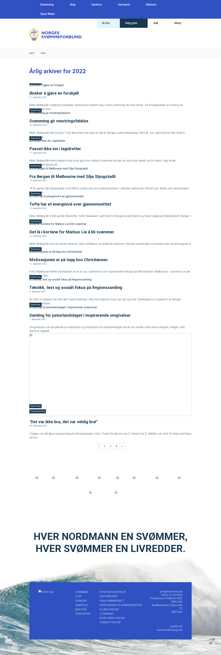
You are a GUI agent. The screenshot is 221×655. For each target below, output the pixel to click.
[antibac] (103, 477)
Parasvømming (37, 411)
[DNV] (182, 477)
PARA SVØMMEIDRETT (112, 600)
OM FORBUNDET (109, 596)
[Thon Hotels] (60, 477)
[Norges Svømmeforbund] (55, 34)
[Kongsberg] (163, 477)
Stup (72, 4)
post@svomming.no (171, 591)
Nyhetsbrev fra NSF (112, 618)
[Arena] (40, 477)
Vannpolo (124, 4)
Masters (151, 4)
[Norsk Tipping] (98, 492)
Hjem (31, 53)
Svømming (47, 4)
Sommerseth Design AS (169, 630)
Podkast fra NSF (110, 622)
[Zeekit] (121, 477)
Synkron (97, 4)
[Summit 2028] (123, 492)
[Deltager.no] (83, 477)
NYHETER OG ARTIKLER (113, 592)
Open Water (47, 14)
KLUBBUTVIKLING (109, 609)
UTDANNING (106, 613)
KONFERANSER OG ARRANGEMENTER (121, 605)
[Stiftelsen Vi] (140, 477)
